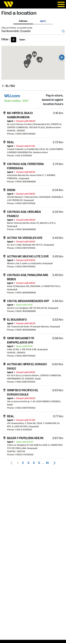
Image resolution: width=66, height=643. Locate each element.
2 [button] (23, 463)
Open (22, 39)
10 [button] (47, 463)
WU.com (12, 96)
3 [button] (28, 463)
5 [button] (39, 463)
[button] (53, 463)
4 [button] (34, 463)
